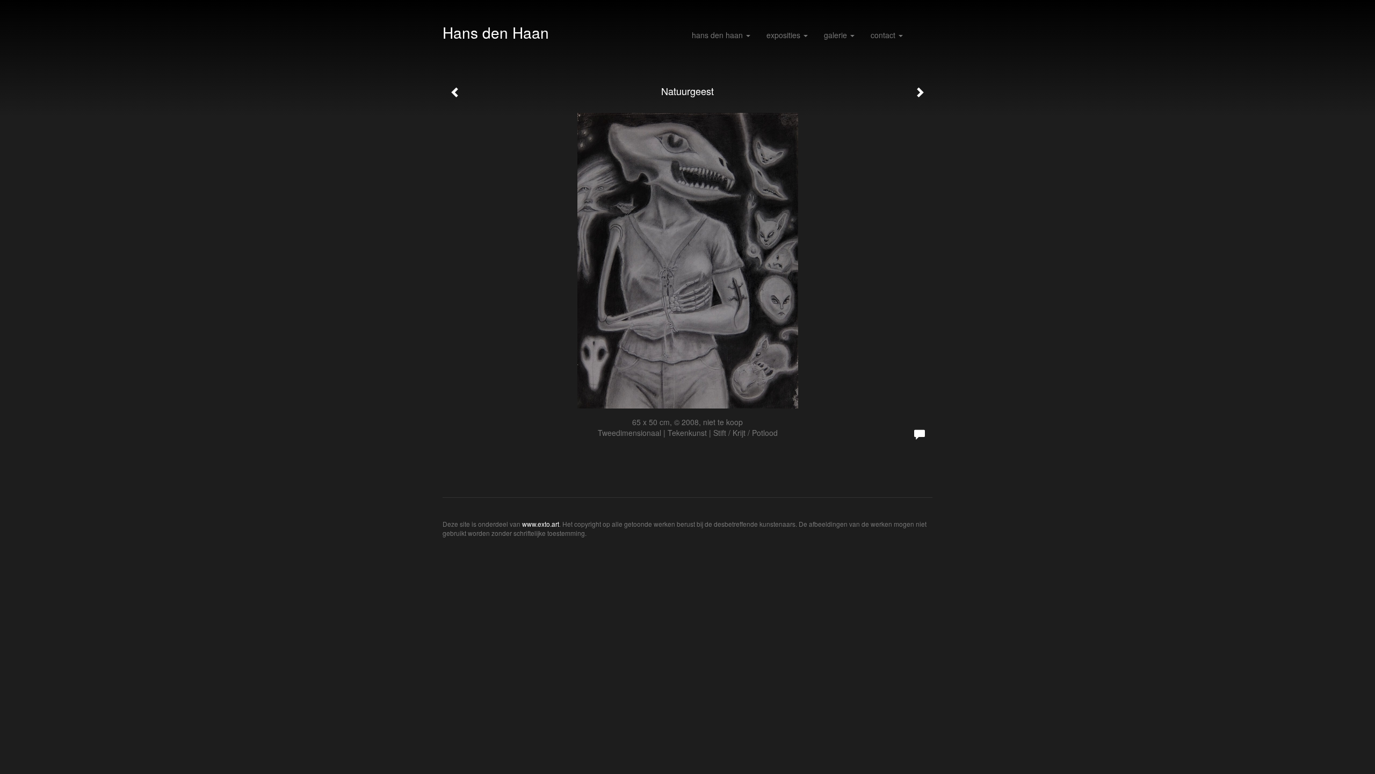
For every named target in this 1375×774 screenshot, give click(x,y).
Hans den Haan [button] (718, 35)
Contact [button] (884, 35)
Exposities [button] (784, 35)
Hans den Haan (496, 32)
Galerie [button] (836, 35)
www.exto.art (540, 523)
